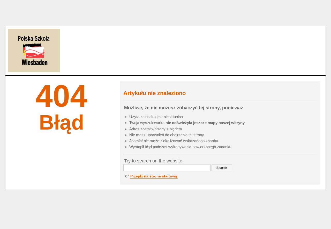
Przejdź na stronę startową (153, 176)
